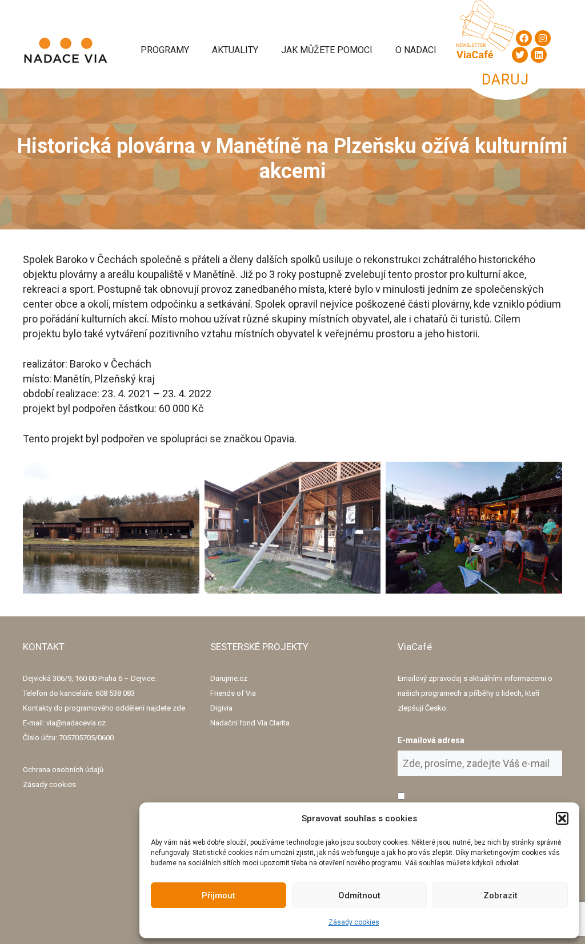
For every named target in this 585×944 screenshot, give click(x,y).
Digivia (221, 708)
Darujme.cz (228, 678)
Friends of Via (233, 693)
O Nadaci (415, 50)
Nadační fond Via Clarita (250, 723)
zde (179, 708)
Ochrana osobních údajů (63, 769)
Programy (165, 50)
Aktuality (235, 50)
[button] (562, 818)
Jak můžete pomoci (326, 50)
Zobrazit (500, 895)
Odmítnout (359, 895)
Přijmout (218, 895)
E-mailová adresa (431, 740)
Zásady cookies (353, 922)
